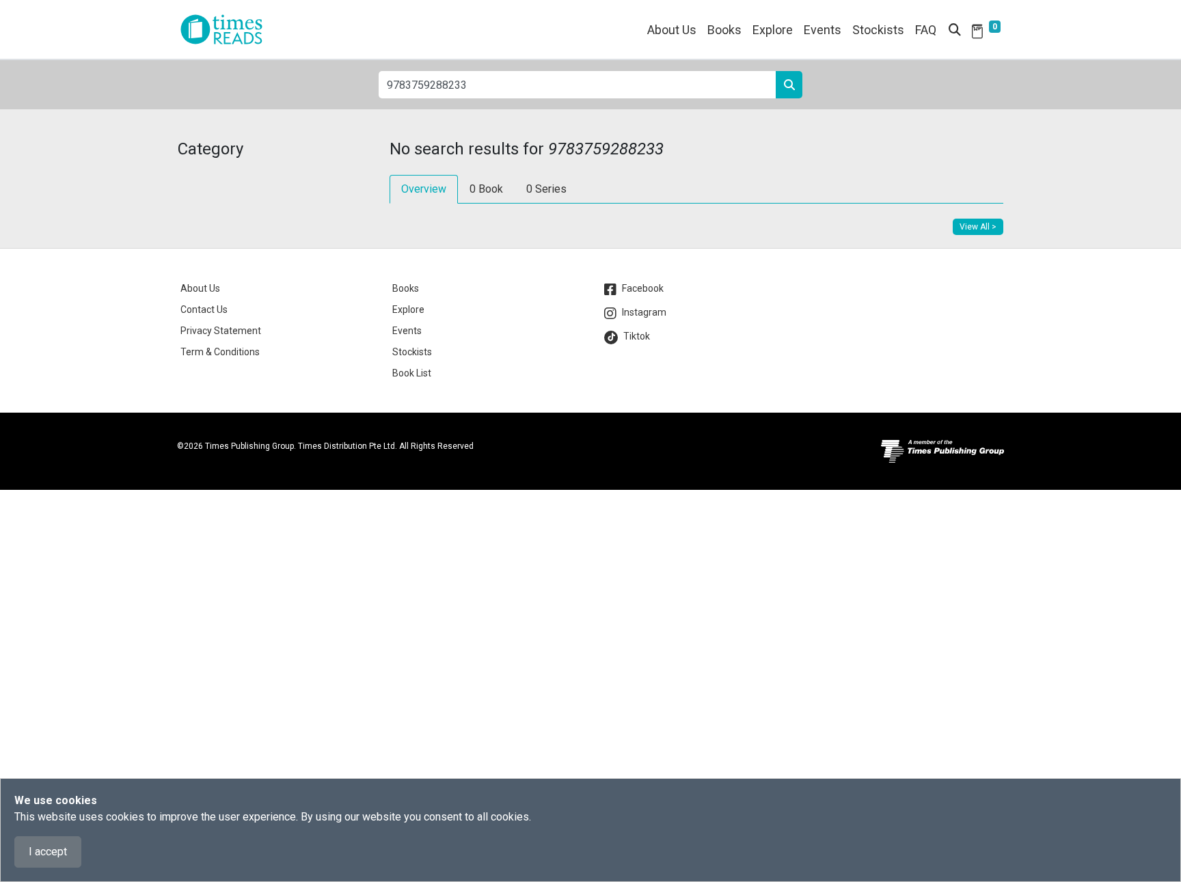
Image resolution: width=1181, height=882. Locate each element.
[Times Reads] (226, 29)
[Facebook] (613, 290)
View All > (978, 227)
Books (405, 288)
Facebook (643, 288)
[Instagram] (613, 313)
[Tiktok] (613, 337)
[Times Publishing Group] (942, 456)
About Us (671, 30)
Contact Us (204, 309)
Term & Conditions (220, 351)
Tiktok (636, 336)
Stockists (878, 30)
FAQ (925, 30)
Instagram (644, 312)
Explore (772, 30)
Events (407, 330)
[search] (789, 84)
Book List (411, 373)
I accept (48, 851)
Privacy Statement (220, 330)
